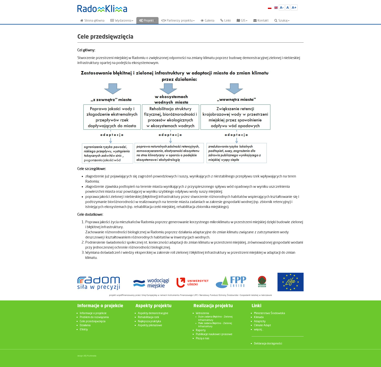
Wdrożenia (202, 313)
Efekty (84, 329)
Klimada (259, 317)
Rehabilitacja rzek (148, 317)
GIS (243, 20)
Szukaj (283, 20)
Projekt (149, 20)
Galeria (209, 20)
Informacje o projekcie (93, 313)
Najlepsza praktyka (149, 321)
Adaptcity (260, 321)
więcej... (259, 329)
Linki (227, 20)
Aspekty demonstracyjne (153, 313)
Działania (85, 325)
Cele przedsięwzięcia (92, 321)
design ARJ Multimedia (86, 356)
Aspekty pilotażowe (150, 325)
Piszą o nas (202, 338)
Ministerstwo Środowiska (269, 313)
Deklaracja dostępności (268, 343)
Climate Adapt (262, 325)
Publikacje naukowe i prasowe (214, 334)
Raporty (201, 330)
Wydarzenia (123, 20)
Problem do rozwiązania (94, 317)
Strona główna (94, 20)
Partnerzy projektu (180, 20)
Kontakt (263, 20)
